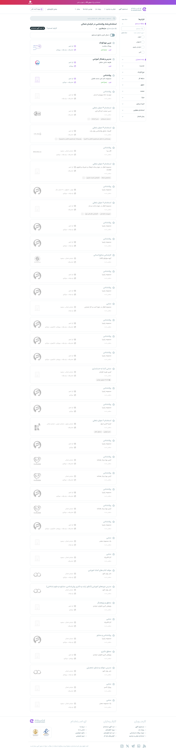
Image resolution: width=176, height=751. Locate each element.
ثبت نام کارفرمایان (109, 733)
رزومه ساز (98, 9)
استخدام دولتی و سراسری (136, 736)
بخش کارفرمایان (52, 9)
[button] (132, 37)
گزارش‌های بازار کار (109, 736)
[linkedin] (138, 746)
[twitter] (127, 746)
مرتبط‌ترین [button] (102, 29)
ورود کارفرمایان (110, 730)
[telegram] (133, 746)
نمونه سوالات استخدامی (137, 733)
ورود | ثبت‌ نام (36, 9)
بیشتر (78, 9)
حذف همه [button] (124, 19)
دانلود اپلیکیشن (80, 733)
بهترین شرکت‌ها (87, 9)
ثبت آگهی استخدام (36, 28)
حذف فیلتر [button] (124, 33)
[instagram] (122, 746)
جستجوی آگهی (123, 9)
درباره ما (82, 727)
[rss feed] (144, 746)
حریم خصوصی (80, 736)
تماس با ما (81, 730)
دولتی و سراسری (111, 9)
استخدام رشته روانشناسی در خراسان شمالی (99, 24)
